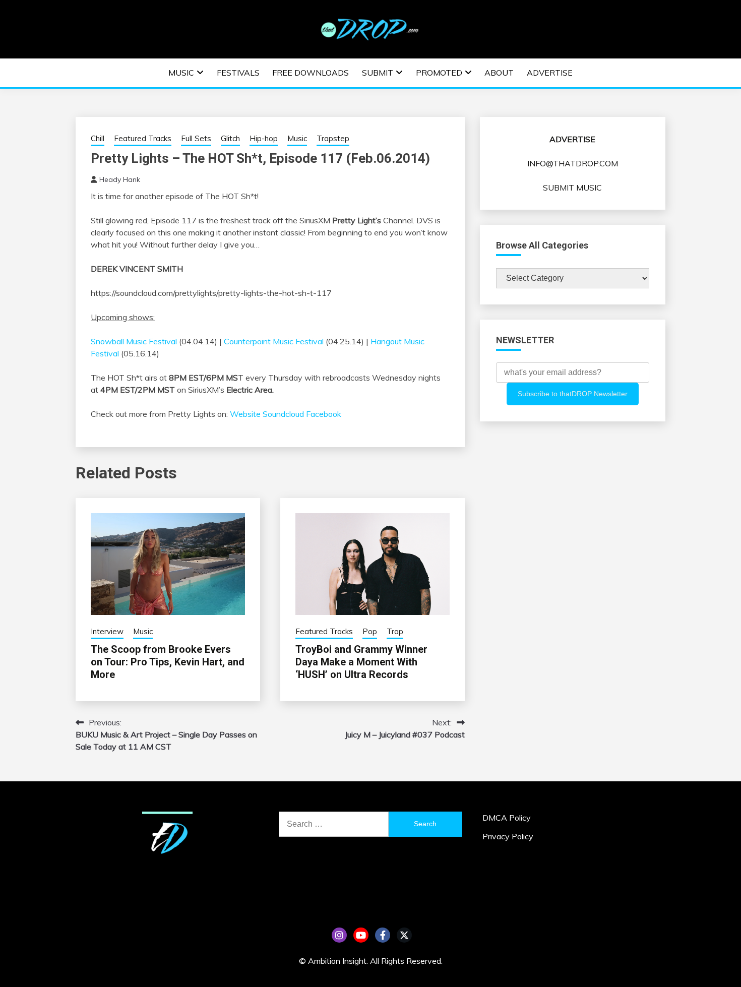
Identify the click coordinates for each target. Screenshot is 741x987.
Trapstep (333, 138)
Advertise (550, 73)
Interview (107, 631)
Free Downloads (310, 73)
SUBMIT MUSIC (572, 187)
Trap (395, 631)
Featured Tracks (142, 138)
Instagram (339, 935)
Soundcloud (283, 414)
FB (382, 935)
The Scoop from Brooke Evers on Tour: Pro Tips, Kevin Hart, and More (167, 662)
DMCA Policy (506, 818)
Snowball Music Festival (135, 341)
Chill (97, 138)
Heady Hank (119, 179)
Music (181, 73)
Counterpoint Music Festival (274, 341)
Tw (404, 935)
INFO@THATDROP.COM (572, 163)
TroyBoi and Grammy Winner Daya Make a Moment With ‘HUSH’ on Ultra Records (361, 662)
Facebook (324, 414)
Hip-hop (264, 138)
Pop (369, 631)
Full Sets (196, 138)
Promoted (439, 73)
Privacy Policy (507, 836)
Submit (377, 73)
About (499, 73)
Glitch (230, 138)
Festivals (238, 73)
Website (245, 414)
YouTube (360, 935)
